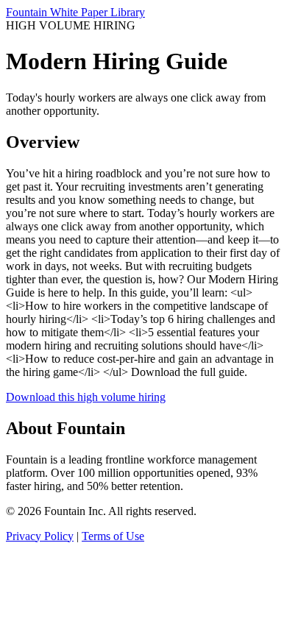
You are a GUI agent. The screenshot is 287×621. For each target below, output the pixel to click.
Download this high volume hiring (86, 397)
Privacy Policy (40, 536)
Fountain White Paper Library (75, 12)
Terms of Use (113, 536)
